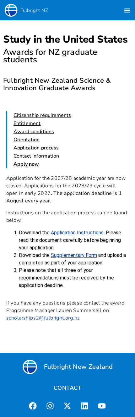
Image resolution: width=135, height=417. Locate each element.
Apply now (26, 164)
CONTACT (67, 388)
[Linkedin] (85, 406)
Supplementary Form (74, 255)
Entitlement (27, 123)
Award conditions (34, 131)
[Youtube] (102, 406)
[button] (127, 10)
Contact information (36, 156)
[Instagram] (50, 406)
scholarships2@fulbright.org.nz (43, 318)
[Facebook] (33, 406)
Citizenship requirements (42, 115)
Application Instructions (77, 233)
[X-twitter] (67, 406)
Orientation (27, 139)
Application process (36, 147)
